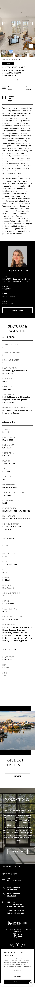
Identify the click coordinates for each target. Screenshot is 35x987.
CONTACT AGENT (17, 310)
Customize (17, 976)
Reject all (17, 971)
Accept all (17, 981)
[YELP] (23, 945)
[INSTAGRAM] (12, 945)
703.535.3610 (11, 896)
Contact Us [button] (17, 851)
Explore (17, 776)
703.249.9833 (12, 889)
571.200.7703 (8, 289)
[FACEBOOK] (17, 945)
